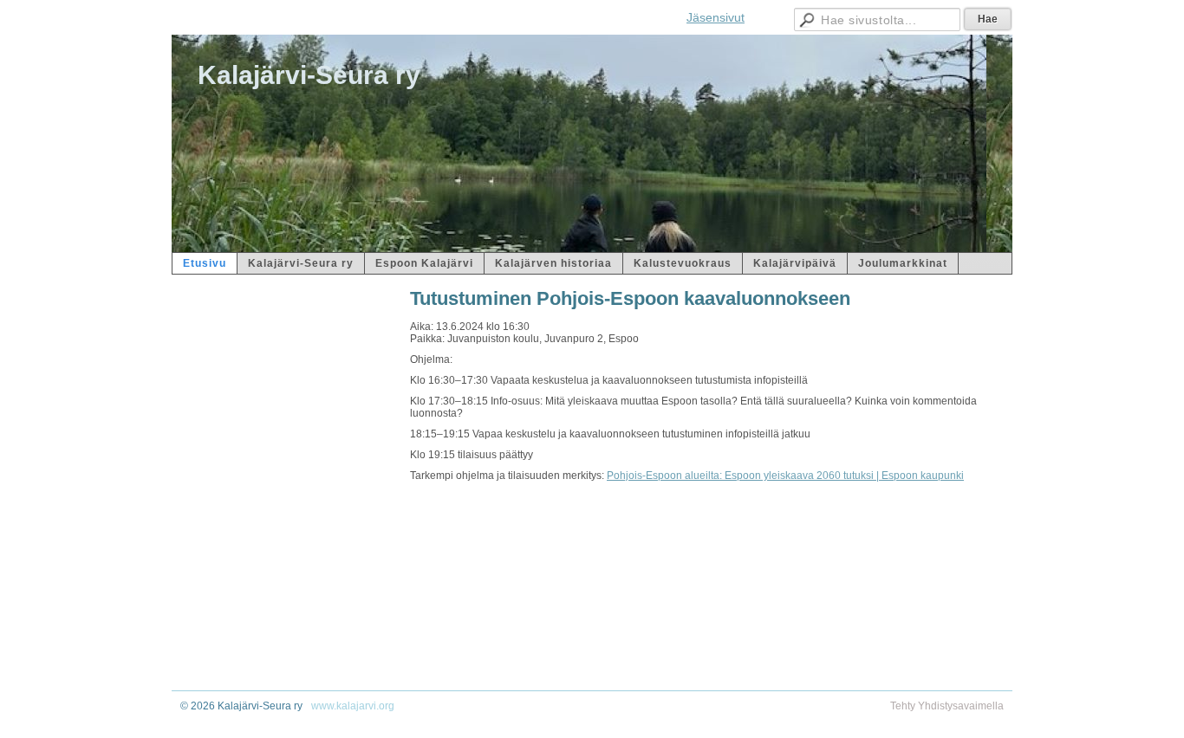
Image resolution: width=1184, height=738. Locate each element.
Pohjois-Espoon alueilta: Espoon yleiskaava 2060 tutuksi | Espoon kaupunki (785, 475)
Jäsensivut (715, 17)
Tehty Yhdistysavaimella (947, 706)
